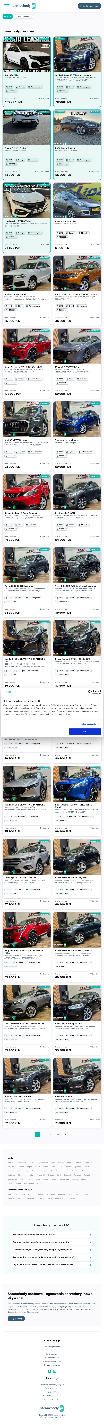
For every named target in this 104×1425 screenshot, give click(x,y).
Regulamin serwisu (52, 1365)
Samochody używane (52, 1395)
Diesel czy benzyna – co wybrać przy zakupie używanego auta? (43, 1249)
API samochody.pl (52, 1358)
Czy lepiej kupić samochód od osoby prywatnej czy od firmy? (42, 1242)
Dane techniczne (52, 1388)
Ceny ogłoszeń (52, 1354)
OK (84, 731)
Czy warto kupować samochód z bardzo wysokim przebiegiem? (43, 1265)
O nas (52, 1350)
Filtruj (7, 16)
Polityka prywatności (52, 1361)
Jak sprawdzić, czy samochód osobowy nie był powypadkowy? (43, 1257)
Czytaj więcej (16, 1319)
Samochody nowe (52, 1399)
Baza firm (52, 1392)
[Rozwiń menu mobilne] (7, 6)
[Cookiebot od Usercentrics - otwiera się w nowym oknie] (90, 692)
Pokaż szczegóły (88, 724)
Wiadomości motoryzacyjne (52, 1384)
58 (58, 1134)
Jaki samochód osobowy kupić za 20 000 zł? (34, 1234)
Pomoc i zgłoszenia (52, 1347)
